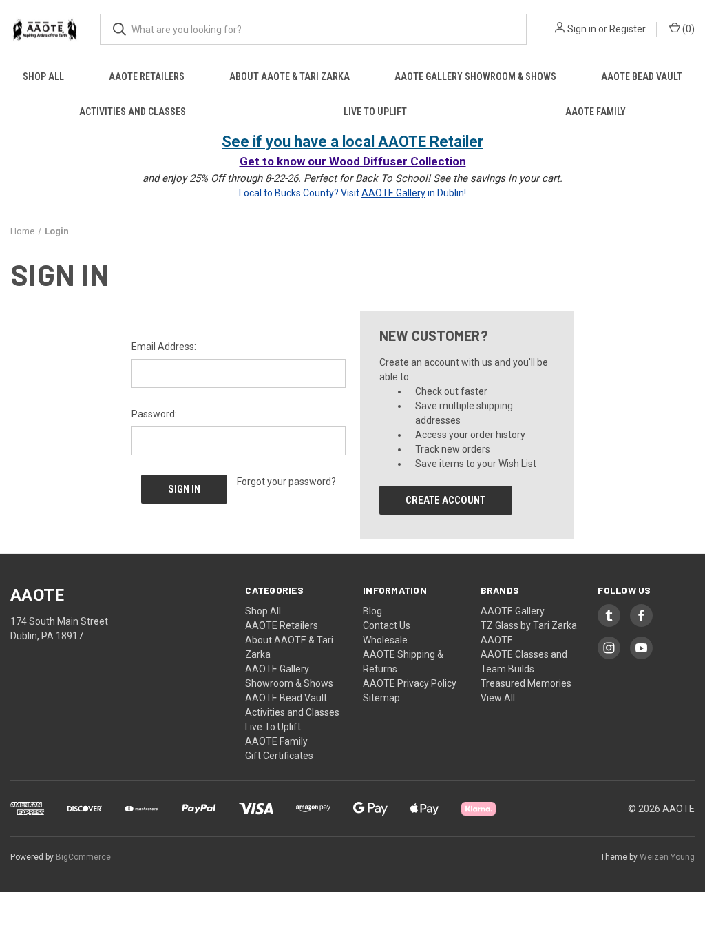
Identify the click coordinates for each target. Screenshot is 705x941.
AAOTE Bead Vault (641, 76)
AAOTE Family (595, 111)
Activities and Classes (132, 111)
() (687, 28)
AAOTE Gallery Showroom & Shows (475, 76)
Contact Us (386, 625)
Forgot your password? (286, 481)
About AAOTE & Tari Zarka (289, 76)
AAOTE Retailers (147, 76)
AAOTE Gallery (513, 611)
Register (627, 28)
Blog (372, 611)
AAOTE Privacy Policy (409, 683)
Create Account (445, 500)
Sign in (581, 28)
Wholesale (385, 639)
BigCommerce (83, 857)
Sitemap (381, 697)
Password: (154, 414)
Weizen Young (667, 857)
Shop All (43, 76)
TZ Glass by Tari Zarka (529, 625)
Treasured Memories (526, 683)
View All (498, 697)
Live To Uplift (375, 111)
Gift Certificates (279, 755)
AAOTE (497, 639)
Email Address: (163, 346)
